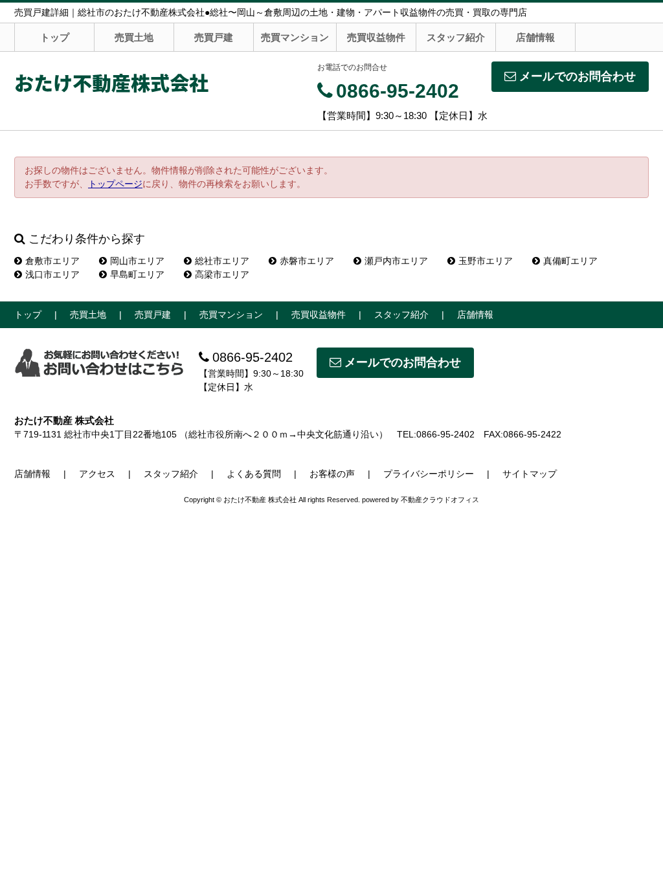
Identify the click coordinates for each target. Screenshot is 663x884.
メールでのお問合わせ (577, 76)
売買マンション (295, 37)
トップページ (115, 184)
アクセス (97, 474)
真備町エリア (570, 261)
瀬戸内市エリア (396, 261)
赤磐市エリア (307, 261)
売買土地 (134, 37)
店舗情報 (535, 37)
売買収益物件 (376, 37)
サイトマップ (529, 474)
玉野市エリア (485, 261)
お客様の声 (332, 474)
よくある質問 (254, 474)
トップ (54, 37)
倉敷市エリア (52, 261)
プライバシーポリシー (428, 474)
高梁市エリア (222, 274)
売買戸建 (213, 37)
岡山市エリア (137, 261)
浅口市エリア (52, 274)
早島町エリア (137, 274)
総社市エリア (222, 261)
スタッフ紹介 (456, 37)
